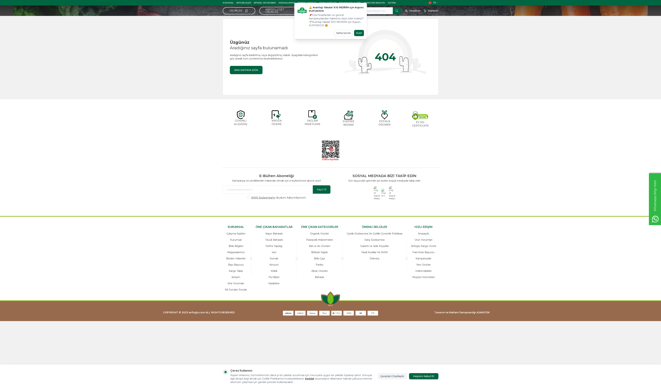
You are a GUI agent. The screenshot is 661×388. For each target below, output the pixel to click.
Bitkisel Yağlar (319, 252)
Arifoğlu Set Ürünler (274, 10)
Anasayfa (423, 233)
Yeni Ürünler (423, 264)
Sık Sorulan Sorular (236, 289)
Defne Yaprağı (274, 246)
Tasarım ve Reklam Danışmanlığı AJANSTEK (462, 312)
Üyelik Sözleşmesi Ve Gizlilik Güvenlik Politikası (374, 233)
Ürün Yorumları (423, 239)
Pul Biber (274, 277)
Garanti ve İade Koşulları (374, 246)
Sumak (274, 258)
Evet (359, 33)
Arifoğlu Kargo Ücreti (423, 246)
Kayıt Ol (321, 189)
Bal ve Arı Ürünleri (319, 246)
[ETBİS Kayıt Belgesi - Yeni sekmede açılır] (330, 151)
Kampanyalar (423, 258)
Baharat (319, 277)
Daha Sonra (343, 33)
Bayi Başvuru (236, 264)
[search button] (397, 10)
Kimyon (274, 264)
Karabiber (274, 283)
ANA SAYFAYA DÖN (246, 70)
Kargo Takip (236, 270)
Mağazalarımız (287, 3)
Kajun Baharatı (274, 233)
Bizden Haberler (236, 258)
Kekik (274, 270)
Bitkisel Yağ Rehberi (265, 3)
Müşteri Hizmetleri (423, 277)
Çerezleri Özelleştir (392, 376)
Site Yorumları (236, 283)
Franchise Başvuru (374, 3)
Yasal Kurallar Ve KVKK (374, 252)
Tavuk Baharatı (274, 239)
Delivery (374, 258)
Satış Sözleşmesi (374, 239)
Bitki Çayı (319, 258)
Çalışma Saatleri (236, 233)
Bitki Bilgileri (243, 3)
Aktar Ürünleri (319, 270)
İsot (274, 252)
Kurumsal (228, 3)
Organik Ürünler (319, 233)
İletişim (236, 277)
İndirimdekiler (423, 270)
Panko (320, 264)
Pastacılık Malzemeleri (319, 239)
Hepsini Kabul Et (423, 376)
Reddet (309, 378)
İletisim (392, 3)
